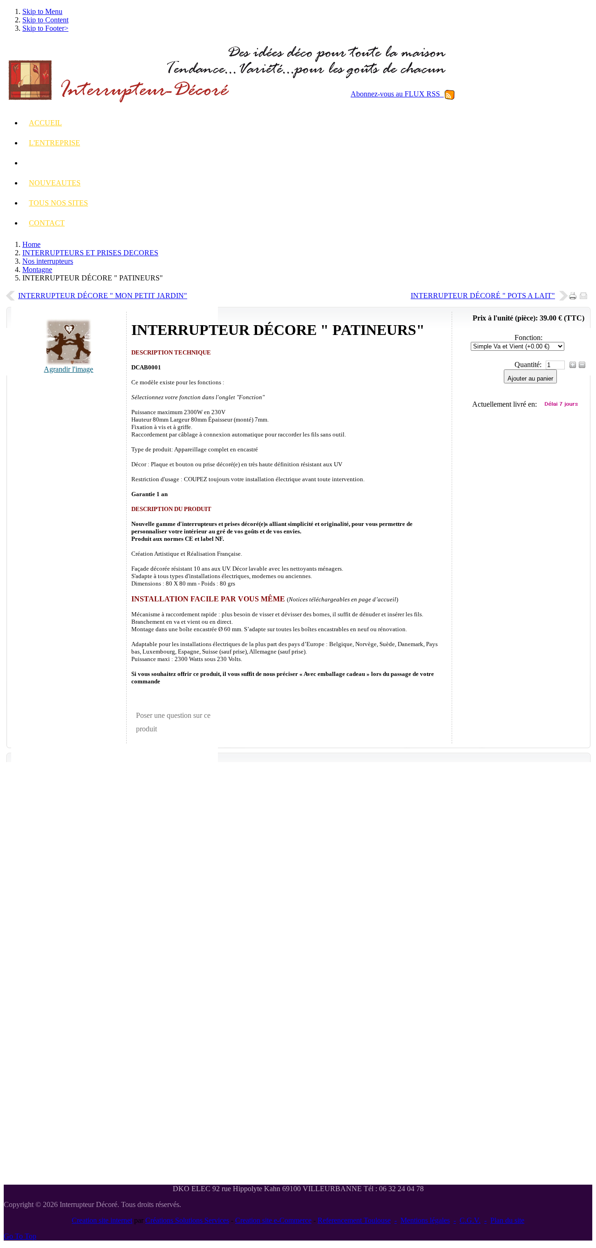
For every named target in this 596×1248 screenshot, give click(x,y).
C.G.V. (470, 1220)
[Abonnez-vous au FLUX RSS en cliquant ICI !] (449, 94)
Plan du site (507, 1220)
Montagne (37, 269)
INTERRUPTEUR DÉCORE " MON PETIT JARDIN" (102, 296)
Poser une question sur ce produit (173, 722)
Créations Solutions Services (187, 1220)
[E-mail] (585, 293)
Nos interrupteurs (47, 261)
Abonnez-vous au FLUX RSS (397, 94)
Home (31, 244)
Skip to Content (45, 20)
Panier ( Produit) (533, 248)
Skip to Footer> (45, 28)
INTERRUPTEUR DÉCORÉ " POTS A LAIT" (483, 296)
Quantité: (529, 364)
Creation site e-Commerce (273, 1220)
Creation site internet (102, 1220)
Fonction (528, 337)
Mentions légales (425, 1220)
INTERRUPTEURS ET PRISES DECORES (90, 253)
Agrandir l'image (68, 369)
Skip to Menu (42, 11)
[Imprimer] (574, 293)
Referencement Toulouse (354, 1220)
